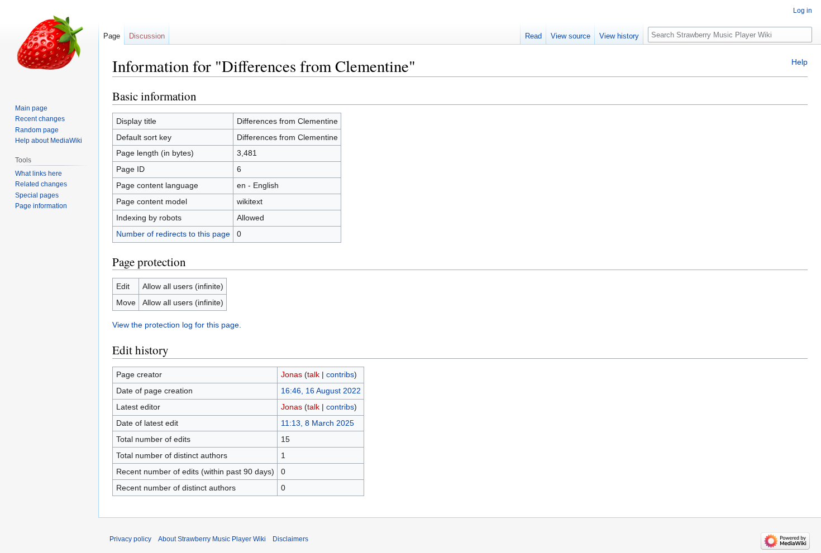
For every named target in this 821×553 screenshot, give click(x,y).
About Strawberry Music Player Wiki (212, 539)
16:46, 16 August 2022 (321, 390)
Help (799, 61)
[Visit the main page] (49, 44)
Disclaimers (290, 539)
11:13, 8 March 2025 (317, 423)
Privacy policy (130, 539)
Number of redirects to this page (173, 233)
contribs (340, 374)
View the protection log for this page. (176, 324)
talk (313, 374)
